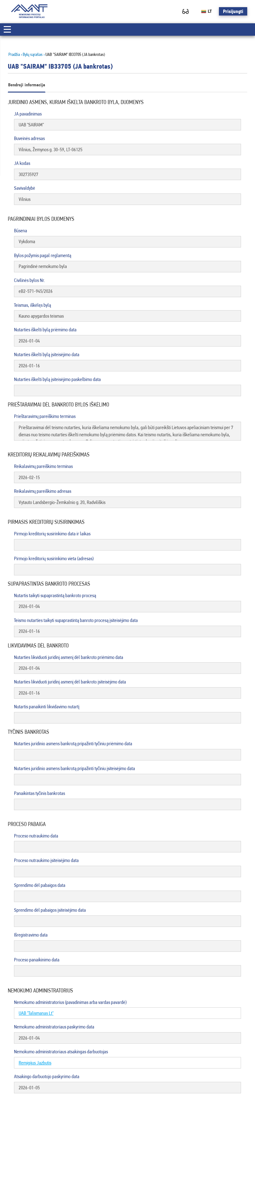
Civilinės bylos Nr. (29, 280)
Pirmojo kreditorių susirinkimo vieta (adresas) (54, 558)
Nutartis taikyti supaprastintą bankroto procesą (55, 595)
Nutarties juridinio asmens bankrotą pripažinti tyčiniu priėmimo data (73, 744)
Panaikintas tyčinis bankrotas (39, 793)
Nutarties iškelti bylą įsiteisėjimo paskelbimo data (57, 379)
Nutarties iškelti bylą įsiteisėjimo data (46, 354)
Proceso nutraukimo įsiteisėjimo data (46, 860)
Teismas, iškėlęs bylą (32, 305)
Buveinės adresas (29, 138)
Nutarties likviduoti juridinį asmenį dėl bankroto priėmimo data (68, 657)
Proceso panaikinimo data (36, 960)
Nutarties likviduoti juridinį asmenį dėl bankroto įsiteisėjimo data (70, 682)
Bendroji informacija (26, 85)
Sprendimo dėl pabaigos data (39, 885)
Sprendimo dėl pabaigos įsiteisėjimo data (50, 910)
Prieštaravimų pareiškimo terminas (45, 416)
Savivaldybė (24, 188)
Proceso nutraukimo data (36, 836)
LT (210, 11)
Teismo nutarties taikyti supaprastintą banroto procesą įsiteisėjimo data (76, 620)
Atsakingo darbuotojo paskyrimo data (46, 1076)
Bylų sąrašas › (34, 54)
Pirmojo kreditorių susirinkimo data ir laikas (52, 534)
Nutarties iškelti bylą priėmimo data (45, 330)
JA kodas (22, 163)
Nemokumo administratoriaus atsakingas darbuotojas (61, 1052)
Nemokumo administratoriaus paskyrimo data (54, 1027)
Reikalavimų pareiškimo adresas (42, 491)
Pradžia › (15, 54)
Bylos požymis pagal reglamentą (42, 255)
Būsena (20, 231)
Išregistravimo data (31, 935)
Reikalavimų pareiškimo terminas (43, 466)
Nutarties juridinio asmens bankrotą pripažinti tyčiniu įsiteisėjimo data (74, 768)
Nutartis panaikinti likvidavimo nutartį (46, 707)
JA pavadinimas (28, 114)
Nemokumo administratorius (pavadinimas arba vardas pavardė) (70, 1002)
